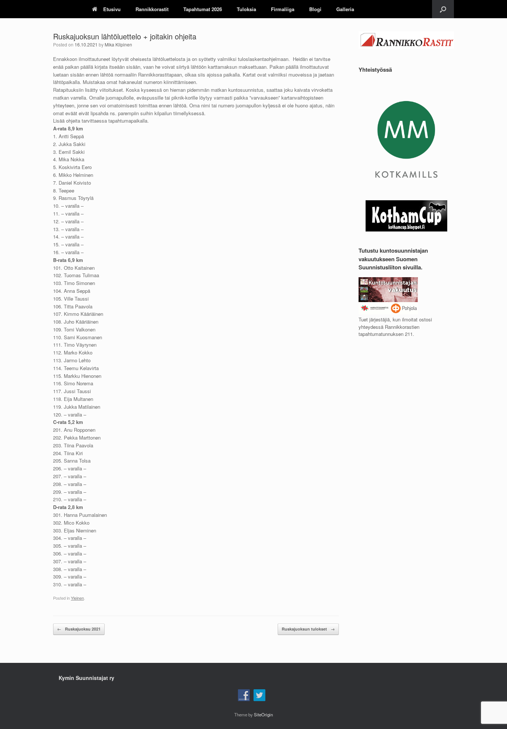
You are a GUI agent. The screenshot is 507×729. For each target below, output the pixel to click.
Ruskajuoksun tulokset (308, 629)
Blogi (315, 9)
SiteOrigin (263, 714)
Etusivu (112, 9)
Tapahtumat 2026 (202, 9)
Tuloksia (246, 9)
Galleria (345, 9)
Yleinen (77, 598)
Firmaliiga (282, 9)
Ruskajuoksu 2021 (79, 629)
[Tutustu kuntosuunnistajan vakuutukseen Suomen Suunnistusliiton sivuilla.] (388, 312)
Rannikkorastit (152, 9)
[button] (443, 9)
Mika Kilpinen (118, 44)
